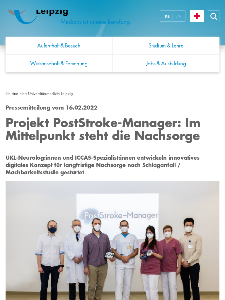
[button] (213, 16)
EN (178, 16)
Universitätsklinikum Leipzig (78, 20)
